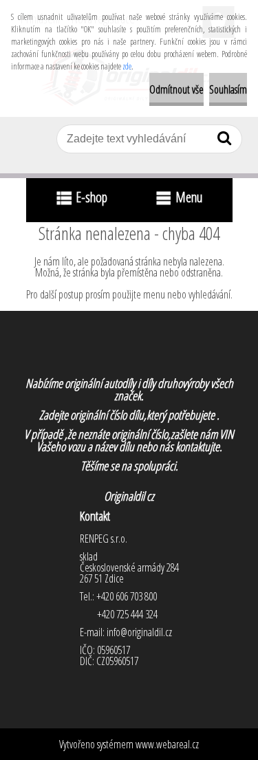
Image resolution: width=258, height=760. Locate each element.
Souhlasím (228, 89)
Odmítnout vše (176, 89)
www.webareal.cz (167, 744)
